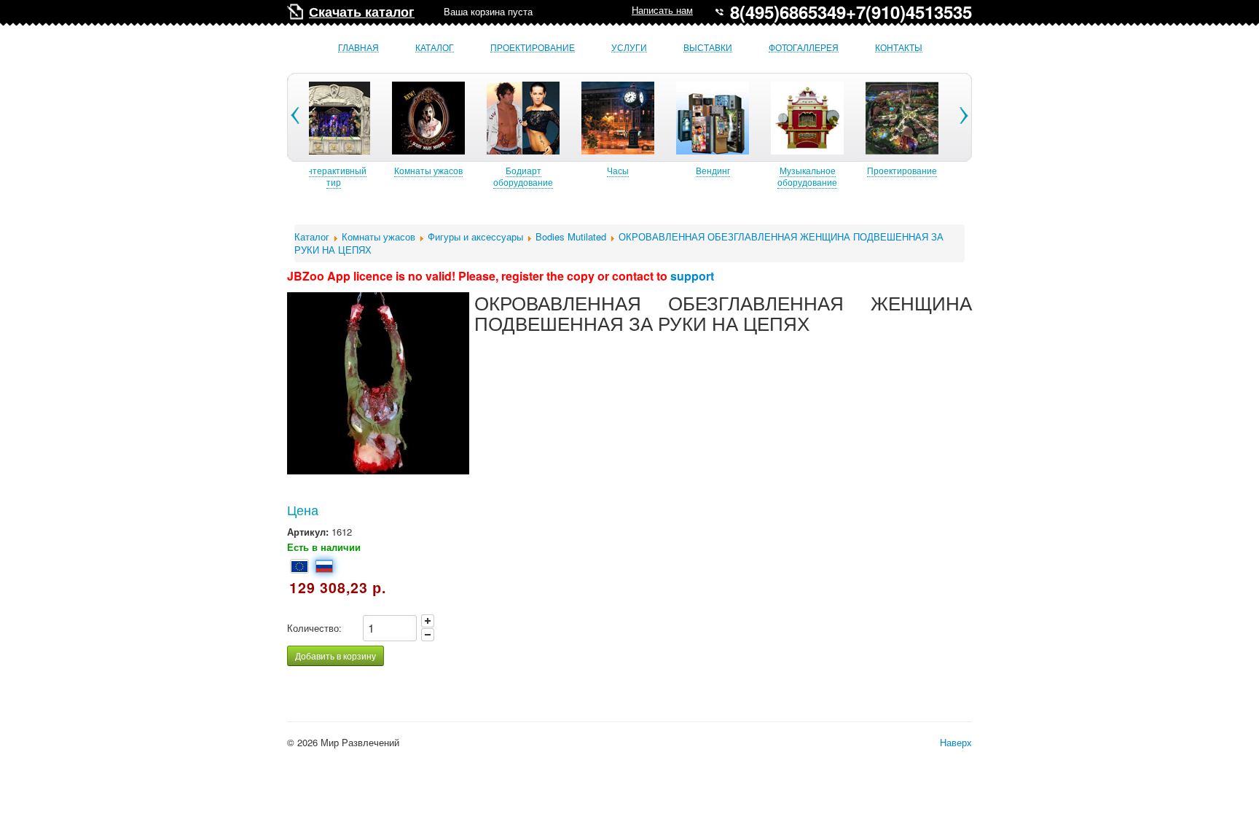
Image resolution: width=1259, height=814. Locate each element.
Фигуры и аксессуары (475, 236)
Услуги (629, 47)
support (692, 275)
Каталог (434, 47)
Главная (358, 47)
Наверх (956, 742)
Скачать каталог (362, 11)
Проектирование (532, 47)
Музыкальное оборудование (806, 176)
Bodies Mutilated (571, 236)
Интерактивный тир (333, 176)
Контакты (898, 47)
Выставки (707, 47)
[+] (427, 620)
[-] (427, 634)
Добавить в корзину (335, 655)
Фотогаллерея (804, 47)
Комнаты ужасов (427, 170)
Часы (617, 170)
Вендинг (712, 170)
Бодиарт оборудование (522, 176)
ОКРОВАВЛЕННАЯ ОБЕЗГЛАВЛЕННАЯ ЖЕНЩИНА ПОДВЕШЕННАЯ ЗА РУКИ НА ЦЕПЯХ (619, 243)
